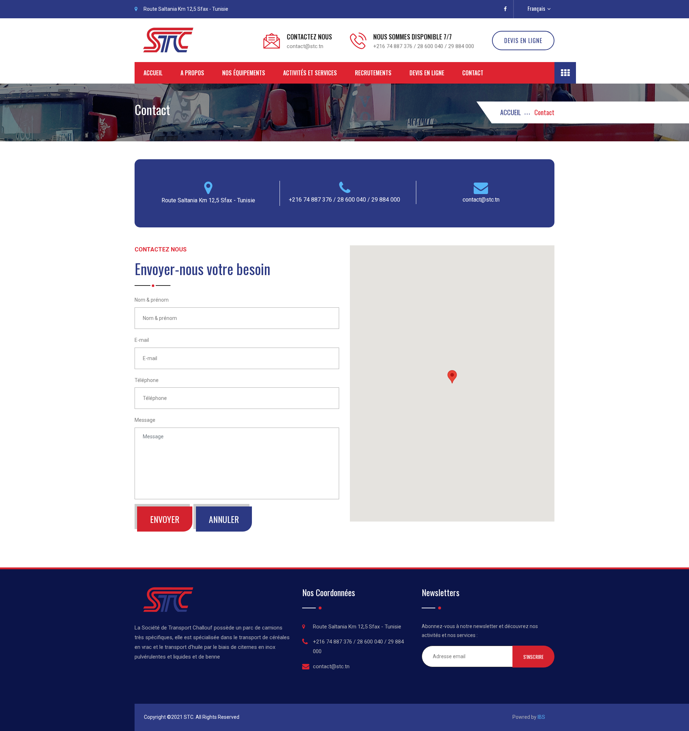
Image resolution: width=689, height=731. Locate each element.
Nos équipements (243, 73)
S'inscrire (533, 656)
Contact (472, 73)
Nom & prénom (152, 300)
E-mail (142, 340)
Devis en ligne (426, 73)
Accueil (153, 73)
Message (145, 420)
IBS (541, 717)
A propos (192, 73)
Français (537, 8)
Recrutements (373, 73)
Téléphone (147, 380)
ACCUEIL (510, 112)
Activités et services (310, 73)
